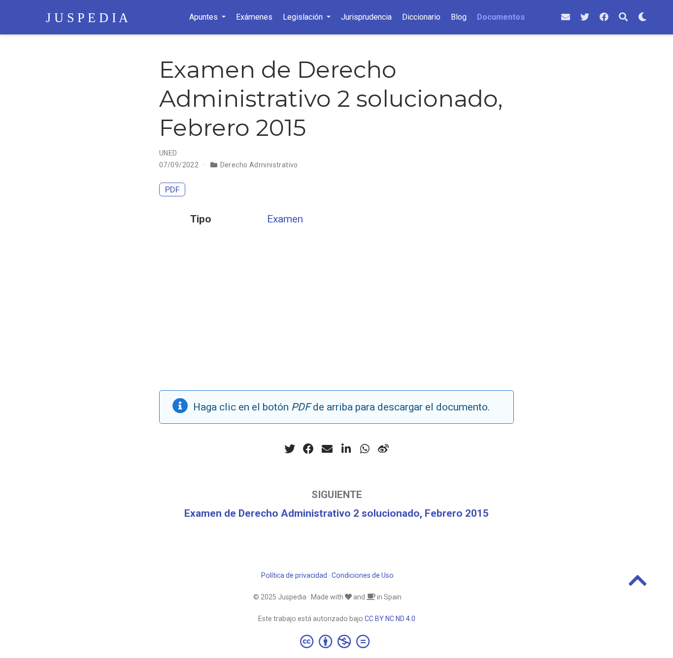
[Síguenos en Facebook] (604, 17)
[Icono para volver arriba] (638, 585)
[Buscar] (623, 17)
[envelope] (565, 17)
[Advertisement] (336, 321)
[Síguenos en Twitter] (584, 17)
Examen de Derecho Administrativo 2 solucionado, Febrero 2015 (336, 513)
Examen (285, 219)
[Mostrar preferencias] (642, 17)
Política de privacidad (294, 575)
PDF (172, 189)
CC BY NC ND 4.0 (390, 619)
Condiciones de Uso (363, 575)
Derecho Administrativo (259, 165)
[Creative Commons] (336, 641)
